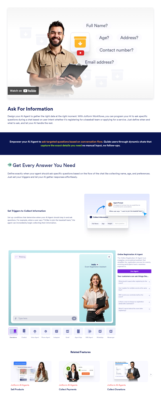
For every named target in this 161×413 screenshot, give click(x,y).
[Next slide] (151, 374)
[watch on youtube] (23, 91)
